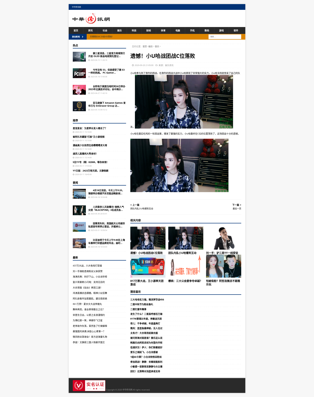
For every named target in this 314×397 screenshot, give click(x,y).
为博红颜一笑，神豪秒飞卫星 (88, 320)
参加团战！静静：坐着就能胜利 (146, 361)
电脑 (177, 30)
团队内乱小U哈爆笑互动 (182, 253)
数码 (207, 30)
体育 (163, 30)
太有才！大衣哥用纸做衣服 (144, 332)
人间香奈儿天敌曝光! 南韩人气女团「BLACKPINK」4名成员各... (106, 208)
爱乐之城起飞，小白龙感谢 (144, 352)
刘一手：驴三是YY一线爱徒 (222, 253)
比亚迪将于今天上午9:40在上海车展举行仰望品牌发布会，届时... (106, 241)
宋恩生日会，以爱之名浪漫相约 (89, 314)
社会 (105, 30)
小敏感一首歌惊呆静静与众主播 (146, 366)
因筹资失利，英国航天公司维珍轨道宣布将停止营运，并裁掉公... (106, 225)
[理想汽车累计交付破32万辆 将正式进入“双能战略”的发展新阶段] (79, 194)
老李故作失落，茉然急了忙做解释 (90, 325)
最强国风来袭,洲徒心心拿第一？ (89, 331)
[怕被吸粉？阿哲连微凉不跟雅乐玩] (223, 266)
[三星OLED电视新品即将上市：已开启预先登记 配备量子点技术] (79, 57)
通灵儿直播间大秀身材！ (85, 153)
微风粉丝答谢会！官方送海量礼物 (90, 336)
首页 (76, 30)
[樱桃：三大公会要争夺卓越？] (185, 266)
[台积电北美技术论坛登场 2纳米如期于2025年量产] (79, 90)
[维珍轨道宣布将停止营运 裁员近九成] (79, 227)
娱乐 (119, 30)
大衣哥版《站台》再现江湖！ (88, 287)
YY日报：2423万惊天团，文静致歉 (90, 170)
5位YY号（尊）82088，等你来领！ (91, 162)
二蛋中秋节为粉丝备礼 (141, 304)
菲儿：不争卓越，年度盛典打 (145, 323)
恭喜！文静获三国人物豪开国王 (89, 342)
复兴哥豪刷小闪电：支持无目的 (89, 282)
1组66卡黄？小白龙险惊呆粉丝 (146, 356)
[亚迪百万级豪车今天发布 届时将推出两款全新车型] (79, 243)
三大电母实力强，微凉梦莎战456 (147, 299)
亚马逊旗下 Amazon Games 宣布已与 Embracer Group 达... (107, 104)
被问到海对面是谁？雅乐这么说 (146, 337)
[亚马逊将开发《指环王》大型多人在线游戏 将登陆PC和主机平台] (79, 106)
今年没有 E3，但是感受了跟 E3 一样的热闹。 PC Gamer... (106, 71)
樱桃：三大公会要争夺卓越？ (185, 281)
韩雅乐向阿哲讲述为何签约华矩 (146, 342)
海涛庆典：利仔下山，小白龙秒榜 (90, 276)
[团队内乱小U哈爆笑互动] (185, 238)
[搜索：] (225, 36)
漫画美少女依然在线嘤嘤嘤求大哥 (90, 145)
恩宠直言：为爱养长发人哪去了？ (90, 128)
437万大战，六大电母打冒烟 (87, 265)
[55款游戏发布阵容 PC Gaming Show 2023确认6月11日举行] (79, 73)
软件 (236, 30)
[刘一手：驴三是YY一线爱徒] (223, 238)
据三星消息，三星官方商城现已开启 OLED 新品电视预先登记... (106, 55)
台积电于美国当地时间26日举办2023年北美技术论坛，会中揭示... (106, 88)
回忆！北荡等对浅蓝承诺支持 (145, 371)
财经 (148, 30)
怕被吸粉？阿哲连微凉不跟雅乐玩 (223, 282)
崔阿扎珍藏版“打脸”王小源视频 (89, 136)
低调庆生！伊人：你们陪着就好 (146, 347)
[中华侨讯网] (91, 21)
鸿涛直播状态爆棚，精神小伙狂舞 (90, 292)
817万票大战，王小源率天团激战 (147, 282)
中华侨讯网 (76, 7)
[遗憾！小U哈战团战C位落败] (148, 238)
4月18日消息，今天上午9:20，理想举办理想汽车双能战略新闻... (106, 192)
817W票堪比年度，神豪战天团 (146, 318)
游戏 (221, 30)
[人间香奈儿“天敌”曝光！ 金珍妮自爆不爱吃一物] (79, 210)
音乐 (157, 46)
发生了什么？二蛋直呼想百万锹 (146, 313)
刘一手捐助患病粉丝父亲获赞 (88, 271)
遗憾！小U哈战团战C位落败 (146, 253)
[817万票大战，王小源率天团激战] (148, 266)
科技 (134, 30)
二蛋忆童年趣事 (138, 309)
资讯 (90, 30)
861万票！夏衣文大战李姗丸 (87, 303)
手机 (192, 30)
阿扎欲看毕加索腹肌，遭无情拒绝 (90, 298)
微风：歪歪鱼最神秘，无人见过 (146, 328)
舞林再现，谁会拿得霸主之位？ (89, 309)
